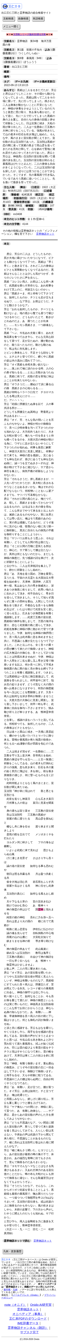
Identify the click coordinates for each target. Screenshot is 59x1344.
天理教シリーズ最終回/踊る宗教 (29, 34)
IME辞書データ (28, 1323)
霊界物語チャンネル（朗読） (28, 1328)
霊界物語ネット (45, 233)
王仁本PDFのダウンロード (28, 1318)
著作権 (7, 1289)
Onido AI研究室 (41, 1304)
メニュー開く (11, 26)
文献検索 (8, 18)
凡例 (15, 1289)
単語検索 (38, 18)
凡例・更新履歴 (12, 1251)
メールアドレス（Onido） (26, 1295)
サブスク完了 (29, 1332)
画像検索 (23, 18)
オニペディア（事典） (28, 1314)
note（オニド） (15, 1304)
